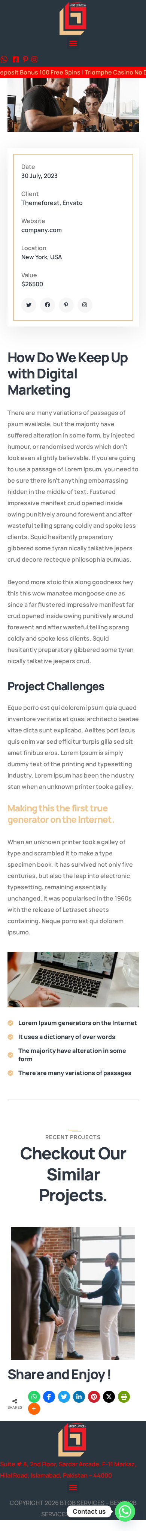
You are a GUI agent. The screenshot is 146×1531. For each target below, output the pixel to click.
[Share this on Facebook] (49, 1397)
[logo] (73, 18)
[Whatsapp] (125, 1511)
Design (68, 1269)
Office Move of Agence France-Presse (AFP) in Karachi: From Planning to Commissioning (47, 1311)
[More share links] (34, 1409)
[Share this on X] (109, 1397)
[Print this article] (124, 1397)
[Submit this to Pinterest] (94, 1397)
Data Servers (33, 1269)
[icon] (16, 59)
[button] (73, 43)
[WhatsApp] (34, 1397)
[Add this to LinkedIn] (79, 1397)
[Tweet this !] (64, 1397)
